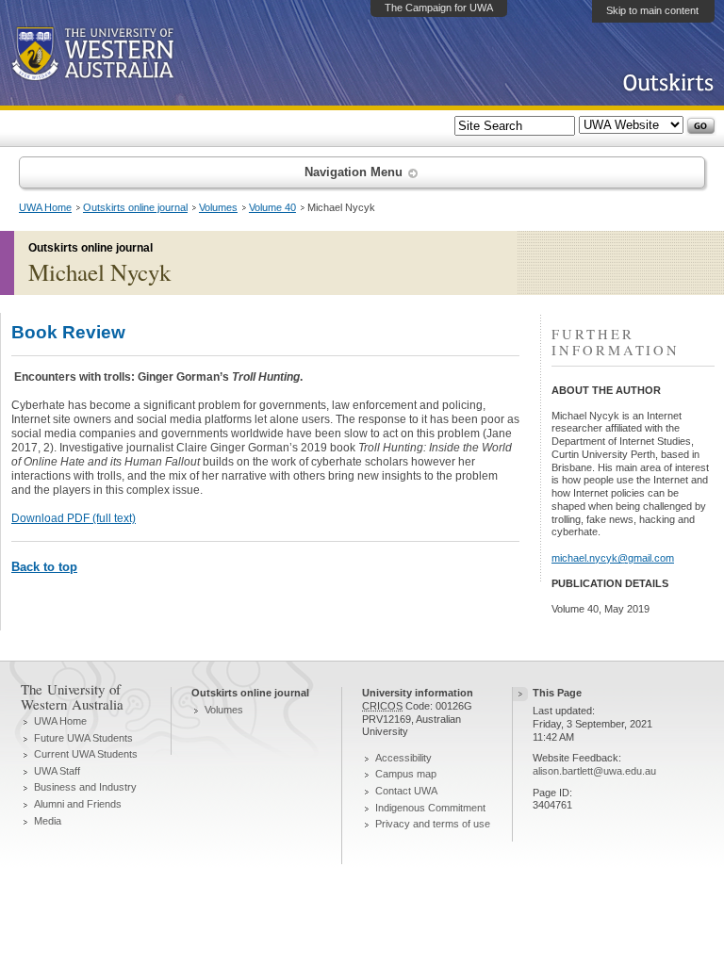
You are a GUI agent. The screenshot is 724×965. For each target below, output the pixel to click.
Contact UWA (406, 790)
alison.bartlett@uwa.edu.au (594, 771)
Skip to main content (652, 10)
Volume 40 (272, 207)
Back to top (44, 567)
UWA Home (45, 207)
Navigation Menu (355, 172)
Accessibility (403, 757)
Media (47, 820)
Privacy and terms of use (432, 823)
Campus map (405, 773)
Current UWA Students (86, 754)
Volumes (218, 207)
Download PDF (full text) (73, 518)
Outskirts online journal (135, 207)
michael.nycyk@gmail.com (612, 558)
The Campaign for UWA (439, 7)
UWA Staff (57, 771)
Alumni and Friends (78, 804)
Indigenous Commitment (430, 807)
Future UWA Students (83, 738)
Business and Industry (85, 787)
